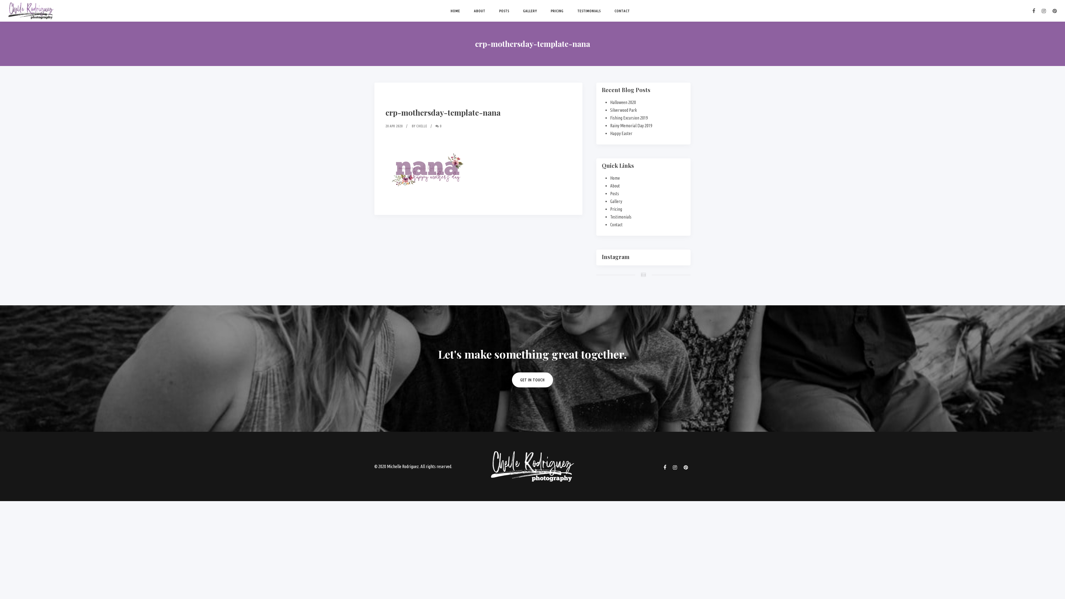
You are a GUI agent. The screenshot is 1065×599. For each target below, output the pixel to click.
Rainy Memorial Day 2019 (631, 125)
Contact (622, 11)
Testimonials (589, 11)
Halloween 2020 (623, 102)
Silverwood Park (623, 110)
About (479, 11)
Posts (504, 11)
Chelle (421, 126)
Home (455, 11)
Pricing (557, 11)
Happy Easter (621, 133)
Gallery (530, 11)
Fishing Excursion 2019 (629, 117)
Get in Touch (532, 380)
